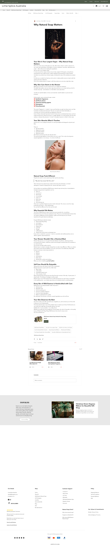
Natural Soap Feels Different (54, 329)
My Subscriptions (38, 507)
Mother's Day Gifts (70, 13)
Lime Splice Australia (14, 5)
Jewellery (37, 500)
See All (80, 349)
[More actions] (75, 21)
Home (36, 492)
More (76, 13)
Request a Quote (66, 501)
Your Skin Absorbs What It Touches (41, 329)
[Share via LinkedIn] (40, 339)
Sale (36, 505)
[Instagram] (10, 499)
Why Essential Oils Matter (65, 329)
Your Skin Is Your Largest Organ (51, 327)
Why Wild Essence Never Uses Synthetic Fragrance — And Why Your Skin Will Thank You (54, 363)
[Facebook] (8, 499)
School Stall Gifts (38, 501)
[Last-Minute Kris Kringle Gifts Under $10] (36, 355)
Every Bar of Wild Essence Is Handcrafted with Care (61, 332)
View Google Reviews (11, 522)
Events (63, 13)
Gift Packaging (38, 498)
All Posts (29, 13)
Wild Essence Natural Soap (38, 13)
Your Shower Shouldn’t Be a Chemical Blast (42, 332)
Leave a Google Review (12, 525)
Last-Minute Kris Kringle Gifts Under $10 (35, 363)
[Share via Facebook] (34, 339)
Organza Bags (57, 13)
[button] (106, 6)
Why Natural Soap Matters (39, 327)
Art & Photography (48, 13)
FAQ (92, 498)
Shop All (36, 494)
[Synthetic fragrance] (55, 355)
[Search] (93, 6)
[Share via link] (42, 339)
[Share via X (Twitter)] (37, 339)
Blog (36, 503)
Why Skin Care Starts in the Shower (65, 327)
